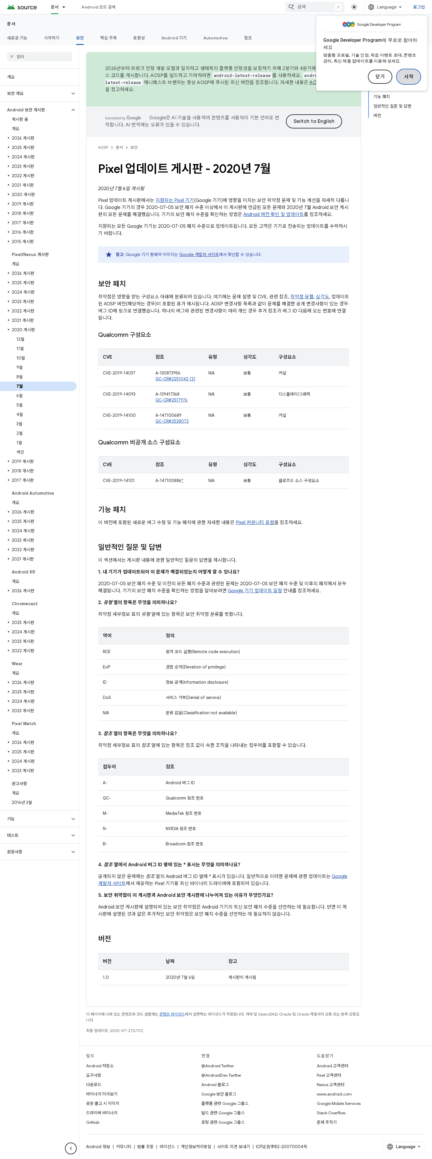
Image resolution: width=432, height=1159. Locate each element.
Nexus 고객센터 (330, 1084)
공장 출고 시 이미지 (102, 1103)
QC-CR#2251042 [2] (175, 379)
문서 (55, 7)
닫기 (380, 77)
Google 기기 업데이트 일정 (255, 591)
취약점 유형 (302, 297)
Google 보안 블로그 (218, 1094)
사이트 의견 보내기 (233, 1146)
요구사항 (93, 1075)
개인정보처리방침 (196, 1146)
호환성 (139, 38)
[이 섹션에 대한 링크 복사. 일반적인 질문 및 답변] (167, 547)
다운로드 (93, 1084)
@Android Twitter (217, 1065)
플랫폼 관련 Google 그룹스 (225, 1103)
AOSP (103, 147)
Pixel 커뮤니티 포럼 (255, 523)
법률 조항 (145, 1146)
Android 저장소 (100, 1065)
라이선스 (167, 1146)
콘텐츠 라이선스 (172, 1014)
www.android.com (334, 1094)
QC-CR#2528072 (172, 421)
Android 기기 (174, 38)
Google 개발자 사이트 (199, 254)
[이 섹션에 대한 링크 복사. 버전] (117, 939)
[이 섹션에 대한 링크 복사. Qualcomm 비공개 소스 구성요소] (186, 442)
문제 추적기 (327, 1122)
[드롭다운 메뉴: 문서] (66, 7)
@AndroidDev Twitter (221, 1075)
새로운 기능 (17, 38)
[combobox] (314, 7)
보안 (80, 38)
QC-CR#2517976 (171, 400)
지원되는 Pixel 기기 (174, 200)
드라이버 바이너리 (102, 1112)
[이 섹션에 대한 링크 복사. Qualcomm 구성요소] (157, 335)
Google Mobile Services (339, 1103)
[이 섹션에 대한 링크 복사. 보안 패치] (132, 284)
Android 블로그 (215, 1084)
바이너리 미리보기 (102, 1094)
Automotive (215, 38)
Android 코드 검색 (98, 7)
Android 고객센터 (332, 1065)
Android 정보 (98, 1146)
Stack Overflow (331, 1112)
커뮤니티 (123, 1146)
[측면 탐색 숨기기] (71, 1148)
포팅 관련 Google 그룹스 (223, 1122)
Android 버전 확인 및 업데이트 (273, 215)
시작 (408, 77)
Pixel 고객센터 (329, 1075)
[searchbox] (39, 56)
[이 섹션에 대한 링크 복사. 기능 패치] (132, 510)
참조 (248, 38)
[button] (35, 93)
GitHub (92, 1122)
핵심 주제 (108, 38)
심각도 (322, 297)
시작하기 (52, 38)
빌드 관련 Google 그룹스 (223, 1112)
